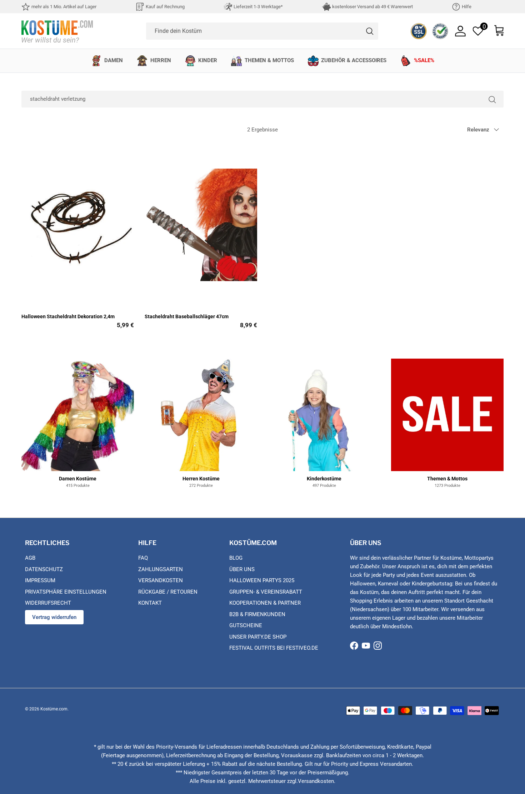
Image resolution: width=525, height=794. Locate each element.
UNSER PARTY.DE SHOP (257, 637)
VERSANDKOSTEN (160, 580)
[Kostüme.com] (57, 30)
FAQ (143, 558)
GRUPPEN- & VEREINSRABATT (265, 592)
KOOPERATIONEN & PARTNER (265, 603)
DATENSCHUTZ (44, 569)
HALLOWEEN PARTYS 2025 (261, 580)
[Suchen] (492, 99)
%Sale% (424, 60)
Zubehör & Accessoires (353, 60)
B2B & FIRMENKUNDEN (257, 614)
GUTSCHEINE (245, 625)
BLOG (235, 558)
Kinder (207, 60)
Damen (113, 60)
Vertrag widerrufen (54, 617)
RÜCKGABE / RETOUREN (168, 592)
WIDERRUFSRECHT (48, 603)
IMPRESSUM (40, 580)
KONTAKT (150, 603)
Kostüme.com (54, 708)
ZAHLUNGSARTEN (160, 569)
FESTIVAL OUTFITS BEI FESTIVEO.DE (273, 648)
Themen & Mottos (269, 60)
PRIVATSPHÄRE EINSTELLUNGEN (65, 592)
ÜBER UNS (242, 569)
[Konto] (460, 31)
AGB (30, 558)
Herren (160, 60)
